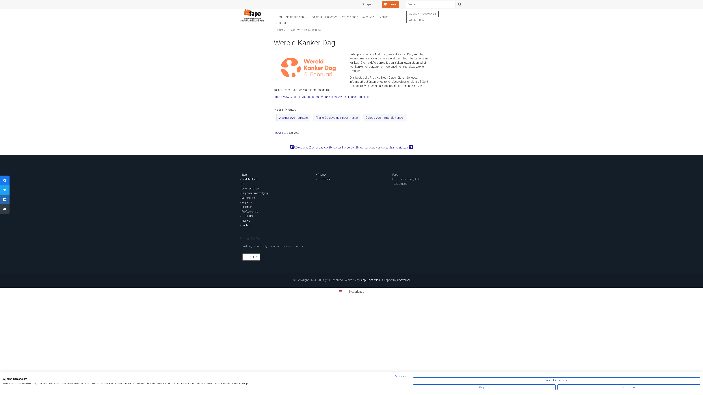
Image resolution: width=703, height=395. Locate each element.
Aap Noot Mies (370, 280)
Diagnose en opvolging (254, 193)
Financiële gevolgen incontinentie (336, 117)
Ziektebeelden (294, 17)
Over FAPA (368, 17)
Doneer (392, 4)
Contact (281, 23)
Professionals (349, 17)
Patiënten (331, 17)
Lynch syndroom (251, 188)
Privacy (322, 174)
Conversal (403, 280)
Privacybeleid (401, 376)
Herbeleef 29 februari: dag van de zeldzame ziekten (375, 147)
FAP (243, 183)
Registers (316, 17)
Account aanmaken (422, 13)
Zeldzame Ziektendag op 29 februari (318, 147)
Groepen (367, 4)
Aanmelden (416, 20)
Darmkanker (248, 197)
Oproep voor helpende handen (384, 117)
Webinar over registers (293, 117)
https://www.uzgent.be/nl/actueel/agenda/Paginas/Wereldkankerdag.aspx (321, 97)
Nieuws (383, 17)
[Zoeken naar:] (430, 4)
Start (279, 17)
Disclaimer (324, 179)
